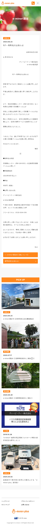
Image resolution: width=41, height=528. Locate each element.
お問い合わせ (25, 504)
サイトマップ (6, 504)
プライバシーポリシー (28, 501)
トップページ (6, 501)
